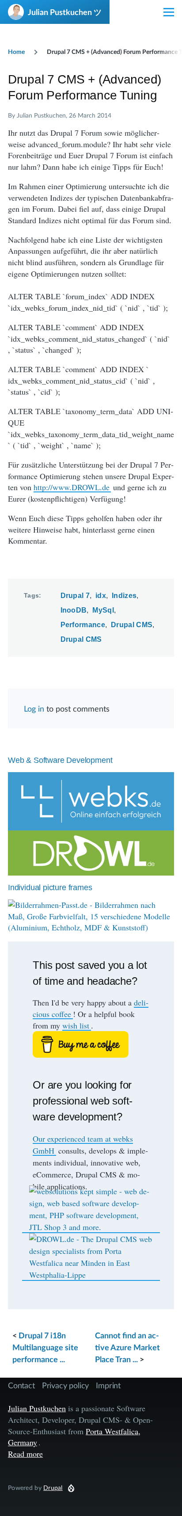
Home (16, 51)
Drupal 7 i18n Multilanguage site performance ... (45, 1347)
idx (100, 595)
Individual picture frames (50, 887)
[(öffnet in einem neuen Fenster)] (91, 1044)
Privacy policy (65, 1385)
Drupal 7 (75, 595)
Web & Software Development (60, 760)
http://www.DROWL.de (72, 487)
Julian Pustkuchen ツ (65, 12)
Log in (34, 708)
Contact (21, 1385)
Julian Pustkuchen (37, 1408)
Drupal (53, 1487)
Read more (25, 1453)
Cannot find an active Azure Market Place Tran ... (127, 1347)
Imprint (108, 1385)
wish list (75, 1025)
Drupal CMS (131, 624)
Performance (83, 624)
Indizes (124, 595)
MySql (103, 610)
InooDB (74, 610)
